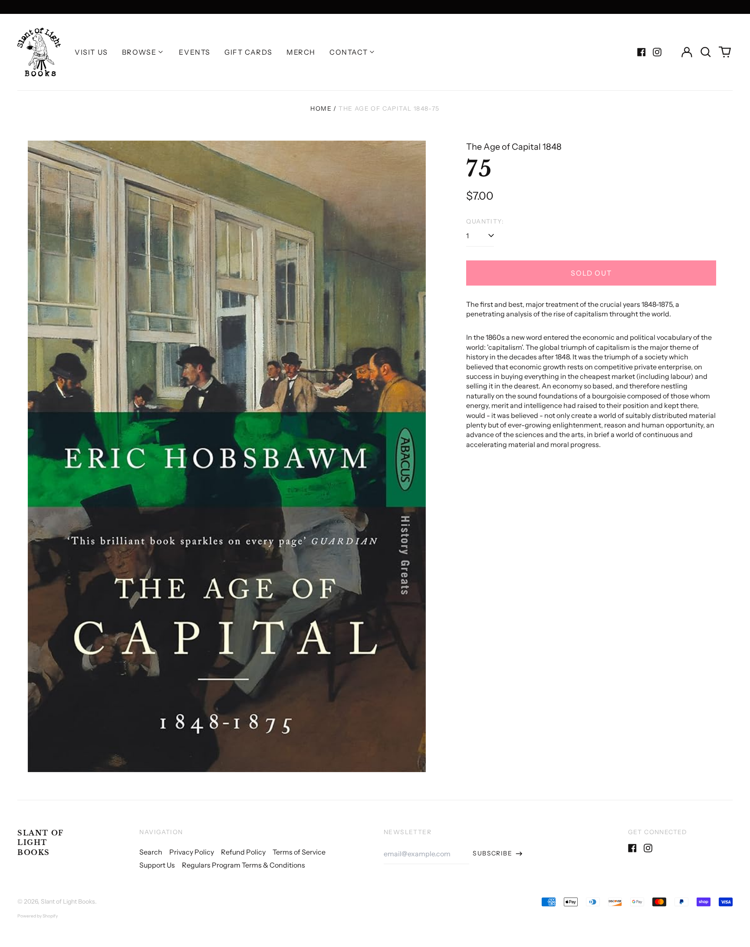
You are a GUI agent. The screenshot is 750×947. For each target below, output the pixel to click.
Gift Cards (248, 52)
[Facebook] (641, 52)
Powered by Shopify (37, 916)
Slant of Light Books (40, 843)
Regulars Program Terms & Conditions (243, 865)
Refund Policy (243, 852)
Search (150, 852)
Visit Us (91, 52)
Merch (301, 52)
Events (195, 52)
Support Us (157, 865)
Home (321, 108)
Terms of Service (299, 852)
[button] (706, 52)
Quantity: (485, 221)
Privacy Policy (191, 852)
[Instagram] (657, 52)
